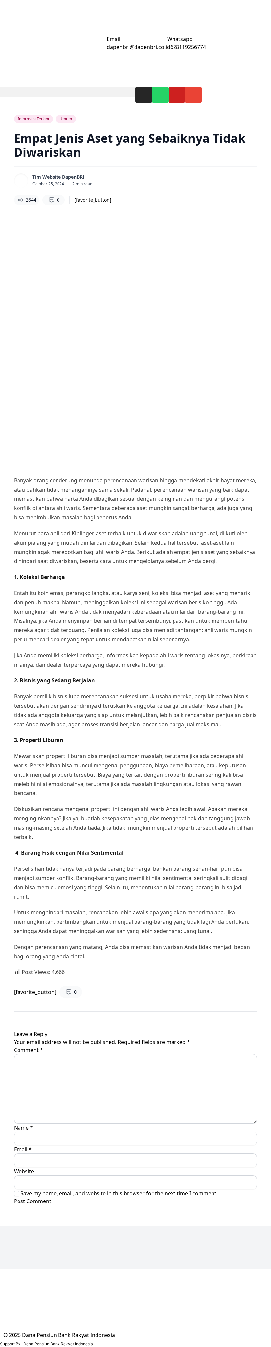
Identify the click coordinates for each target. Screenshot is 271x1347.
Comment (28, 1050)
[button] (68, 92)
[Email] (98, 43)
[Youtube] (177, 95)
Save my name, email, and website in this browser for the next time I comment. (119, 1193)
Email (113, 39)
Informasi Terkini (33, 119)
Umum (65, 119)
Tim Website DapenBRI (58, 177)
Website (24, 1171)
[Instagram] (144, 95)
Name (23, 1127)
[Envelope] (193, 95)
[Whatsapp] (160, 95)
